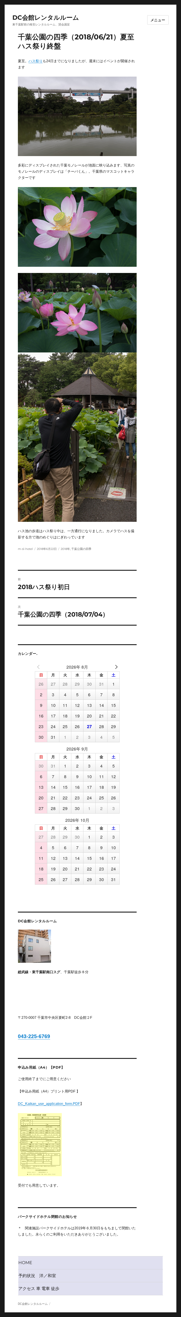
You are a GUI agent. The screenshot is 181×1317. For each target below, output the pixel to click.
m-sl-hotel (25, 549)
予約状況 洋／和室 (37, 1275)
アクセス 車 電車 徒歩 (38, 1288)
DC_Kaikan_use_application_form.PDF (49, 1104)
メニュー (158, 20)
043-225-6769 (34, 1036)
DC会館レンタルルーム (45, 17)
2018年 (65, 549)
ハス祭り (35, 61)
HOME (25, 1262)
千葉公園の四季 (81, 549)
